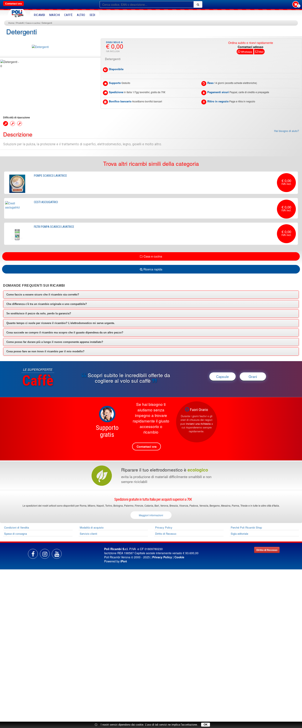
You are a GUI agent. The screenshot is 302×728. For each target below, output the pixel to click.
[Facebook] (33, 554)
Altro (81, 15)
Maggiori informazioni (151, 515)
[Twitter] (57, 554)
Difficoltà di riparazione (16, 117)
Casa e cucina (32, 22)
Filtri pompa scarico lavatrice (54, 226)
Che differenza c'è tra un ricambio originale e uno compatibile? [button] (46, 304)
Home (11, 22)
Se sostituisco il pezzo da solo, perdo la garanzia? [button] (38, 313)
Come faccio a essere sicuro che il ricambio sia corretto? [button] (42, 294)
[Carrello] (295, 5)
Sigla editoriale (239, 534)
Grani (253, 376)
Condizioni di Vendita (16, 527)
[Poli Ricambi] (17, 12)
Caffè (68, 15)
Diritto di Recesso (165, 534)
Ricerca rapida (152, 269)
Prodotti (20, 22)
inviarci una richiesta (198, 424)
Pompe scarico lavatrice (50, 175)
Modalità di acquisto (92, 527)
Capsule (222, 376)
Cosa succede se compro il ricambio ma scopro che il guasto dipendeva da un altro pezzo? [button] (64, 332)
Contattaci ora (13, 3)
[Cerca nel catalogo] (198, 4)
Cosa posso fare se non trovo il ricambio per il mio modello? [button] (45, 351)
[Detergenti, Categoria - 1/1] (10, 64)
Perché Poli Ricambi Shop (246, 527)
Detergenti (47, 22)
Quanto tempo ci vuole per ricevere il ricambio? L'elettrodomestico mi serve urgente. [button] (60, 323)
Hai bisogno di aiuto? (286, 131)
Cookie (179, 557)
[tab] (151, 295)
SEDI (92, 15)
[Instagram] (45, 554)
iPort (123, 561)
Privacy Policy (163, 527)
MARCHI (54, 15)
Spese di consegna (15, 534)
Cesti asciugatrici (46, 202)
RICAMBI (39, 15)
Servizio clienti (88, 534)
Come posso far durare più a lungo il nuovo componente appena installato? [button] (54, 341)
